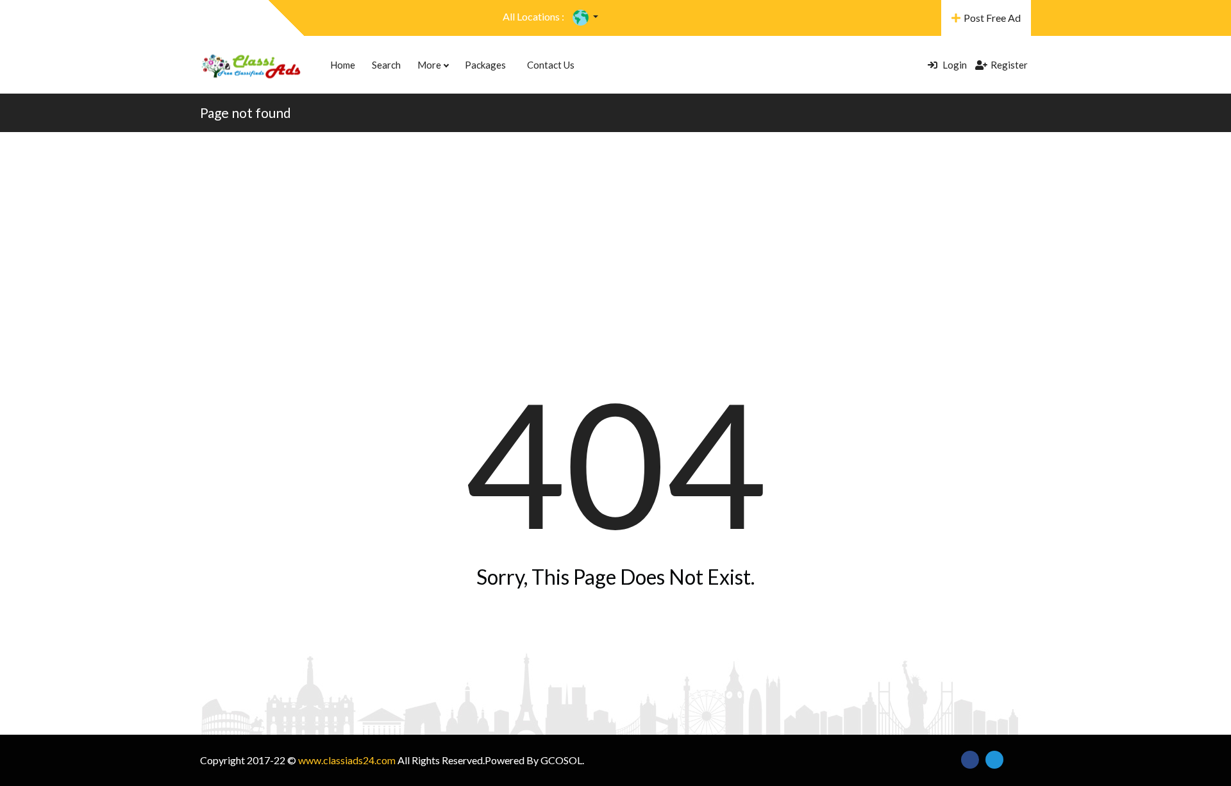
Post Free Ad (992, 18)
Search (386, 65)
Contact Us (550, 65)
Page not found (245, 113)
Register (1009, 65)
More (430, 65)
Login (954, 65)
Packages (485, 65)
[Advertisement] (615, 228)
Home (342, 65)
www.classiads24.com (347, 760)
